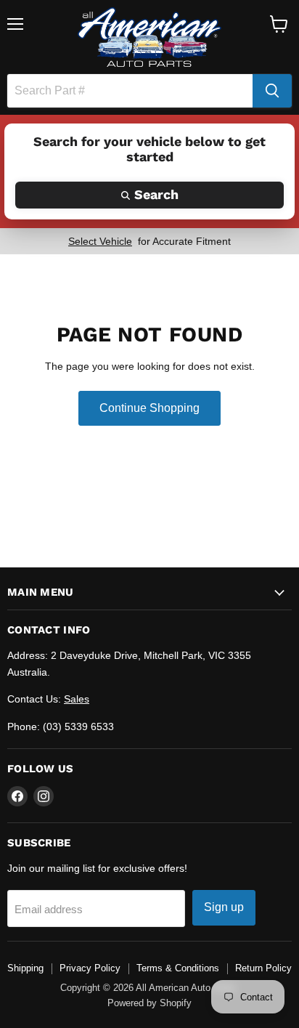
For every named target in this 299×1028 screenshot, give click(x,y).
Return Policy (263, 968)
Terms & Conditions (177, 968)
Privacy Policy (90, 968)
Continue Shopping (149, 408)
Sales (76, 699)
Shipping (25, 968)
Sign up (224, 907)
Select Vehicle (100, 241)
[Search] (272, 91)
